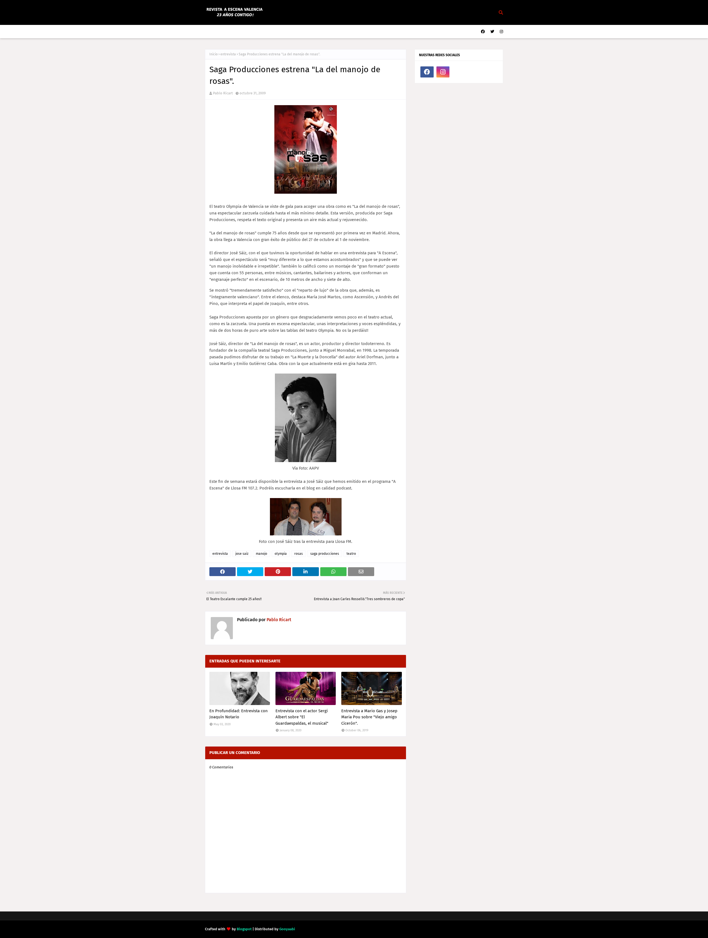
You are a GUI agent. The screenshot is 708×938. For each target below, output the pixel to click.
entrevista (228, 54)
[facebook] (483, 31)
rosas (298, 554)
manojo (261, 554)
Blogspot (244, 929)
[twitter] (492, 31)
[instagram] (500, 31)
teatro (351, 554)
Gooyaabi (287, 929)
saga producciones (324, 554)
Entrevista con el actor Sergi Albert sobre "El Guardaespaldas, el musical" (301, 717)
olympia (281, 554)
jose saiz (241, 554)
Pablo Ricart (223, 93)
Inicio (213, 54)
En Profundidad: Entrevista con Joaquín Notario (238, 714)
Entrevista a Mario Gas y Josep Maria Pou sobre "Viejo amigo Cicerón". (369, 717)
